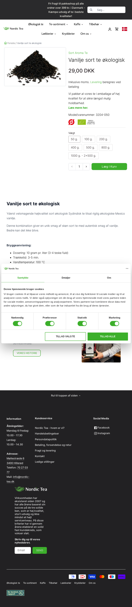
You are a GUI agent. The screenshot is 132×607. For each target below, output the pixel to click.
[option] (34, 66)
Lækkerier (66, 583)
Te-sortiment (30, 583)
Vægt (71, 133)
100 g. (88, 139)
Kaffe (43, 583)
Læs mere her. (78, 107)
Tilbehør (53, 583)
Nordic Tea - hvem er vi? (49, 427)
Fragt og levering (45, 450)
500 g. (90, 147)
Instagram (103, 433)
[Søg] (91, 10)
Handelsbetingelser (47, 433)
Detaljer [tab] (66, 277)
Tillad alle (108, 336)
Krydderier (79, 583)
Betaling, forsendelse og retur (53, 444)
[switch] (49, 323)
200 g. (103, 139)
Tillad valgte (65, 336)
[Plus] (86, 166)
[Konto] (109, 29)
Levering (96, 82)
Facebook (103, 427)
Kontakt (40, 456)
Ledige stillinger (44, 461)
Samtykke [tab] (22, 277)
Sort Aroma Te (78, 53)
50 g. (74, 139)
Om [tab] (109, 277)
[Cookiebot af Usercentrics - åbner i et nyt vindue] (114, 268)
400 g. (75, 147)
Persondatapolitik (46, 439)
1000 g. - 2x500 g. (83, 155)
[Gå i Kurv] (117, 29)
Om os (92, 583)
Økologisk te (13, 583)
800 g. (105, 147)
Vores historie (27, 353)
